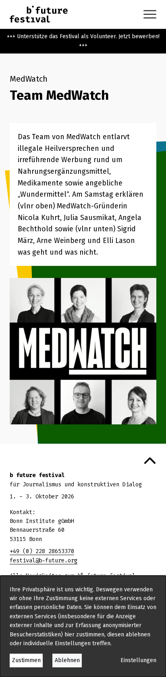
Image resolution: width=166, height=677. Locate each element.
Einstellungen (138, 660)
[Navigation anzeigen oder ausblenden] (149, 14)
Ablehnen (67, 660)
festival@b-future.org (43, 560)
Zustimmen (26, 660)
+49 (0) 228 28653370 (42, 551)
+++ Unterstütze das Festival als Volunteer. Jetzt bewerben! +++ (83, 41)
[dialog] (83, 626)
